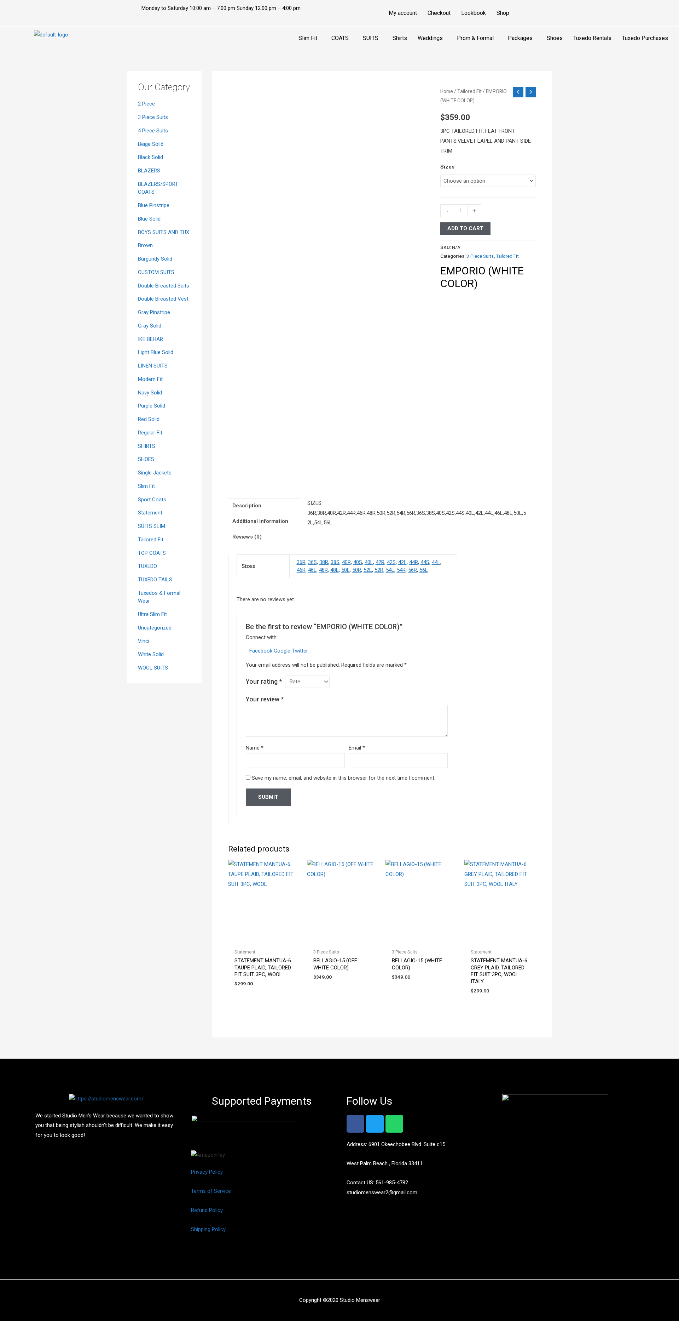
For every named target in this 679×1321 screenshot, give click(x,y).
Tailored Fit (150, 539)
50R (356, 570)
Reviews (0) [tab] (247, 537)
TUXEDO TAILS (155, 579)
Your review (265, 699)
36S (312, 562)
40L (369, 562)
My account (403, 13)
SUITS (370, 38)
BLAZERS (149, 170)
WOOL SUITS (153, 668)
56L (423, 570)
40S (357, 562)
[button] (309, 38)
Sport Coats (152, 499)
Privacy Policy (207, 1172)
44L (436, 562)
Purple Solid (151, 406)
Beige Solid (150, 144)
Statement (150, 512)
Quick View (264, 939)
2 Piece (146, 104)
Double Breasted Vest (163, 299)
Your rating (264, 681)
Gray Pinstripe (154, 312)
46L (312, 570)
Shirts (400, 38)
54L (390, 570)
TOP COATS (152, 553)
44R (413, 562)
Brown (145, 245)
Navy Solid (150, 392)
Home (446, 91)
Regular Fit (150, 432)
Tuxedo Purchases (645, 38)
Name (254, 748)
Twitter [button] (300, 651)
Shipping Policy (208, 1229)
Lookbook (473, 13)
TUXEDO (147, 566)
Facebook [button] (261, 651)
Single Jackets (155, 472)
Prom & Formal (475, 38)
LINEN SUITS (153, 366)
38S (335, 562)
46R (301, 570)
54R (401, 570)
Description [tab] (246, 505)
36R (301, 562)
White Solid (151, 654)
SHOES (146, 459)
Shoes (555, 38)
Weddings (430, 38)
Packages (520, 38)
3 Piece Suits (153, 117)
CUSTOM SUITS (156, 272)
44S (424, 562)
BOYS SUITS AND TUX (163, 232)
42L (402, 562)
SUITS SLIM (151, 526)
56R (412, 570)
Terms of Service (211, 1191)
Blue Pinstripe (153, 205)
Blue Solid (149, 219)
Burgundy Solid (155, 259)
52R (379, 570)
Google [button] (283, 651)
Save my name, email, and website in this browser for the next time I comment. (343, 778)
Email (357, 748)
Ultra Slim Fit (152, 614)
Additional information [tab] (260, 521)
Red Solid (148, 419)
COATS (340, 38)
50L (345, 570)
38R (323, 562)
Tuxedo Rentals (592, 38)
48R (323, 570)
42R (380, 562)
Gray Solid (149, 326)
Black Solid (150, 157)
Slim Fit (307, 38)
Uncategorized (155, 628)
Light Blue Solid (155, 352)
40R (346, 562)
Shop (503, 13)
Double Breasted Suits (163, 286)
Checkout (439, 13)
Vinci (143, 641)
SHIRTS (146, 446)
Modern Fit (150, 379)
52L (368, 570)
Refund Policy (207, 1210)
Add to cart (465, 228)
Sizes (447, 167)
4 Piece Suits (153, 130)
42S (391, 562)
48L (334, 570)
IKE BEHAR (150, 339)
